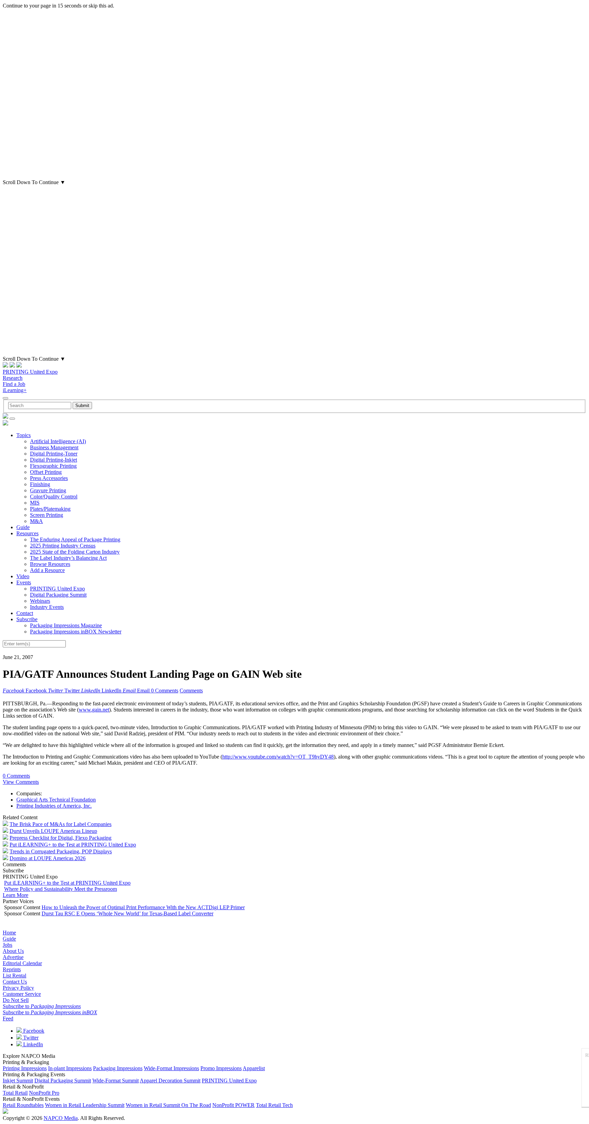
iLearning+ (15, 390)
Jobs (7, 945)
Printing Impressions (25, 1068)
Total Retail (15, 1093)
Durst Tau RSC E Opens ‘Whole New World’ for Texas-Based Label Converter (127, 913)
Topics (23, 435)
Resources (27, 533)
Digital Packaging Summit (58, 595)
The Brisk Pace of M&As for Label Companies (60, 824)
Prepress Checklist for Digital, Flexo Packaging (60, 838)
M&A (36, 521)
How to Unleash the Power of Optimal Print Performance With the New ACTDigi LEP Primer (143, 907)
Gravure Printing (48, 490)
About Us (13, 951)
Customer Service (22, 994)
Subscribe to (42, 1006)
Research (12, 378)
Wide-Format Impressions (171, 1068)
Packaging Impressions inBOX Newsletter (75, 631)
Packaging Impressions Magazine (66, 625)
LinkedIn (32, 1044)
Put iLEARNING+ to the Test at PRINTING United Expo (73, 845)
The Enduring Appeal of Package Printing (75, 539)
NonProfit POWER (233, 1105)
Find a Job (14, 384)
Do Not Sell (16, 1000)
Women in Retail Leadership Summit (84, 1105)
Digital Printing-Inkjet (53, 460)
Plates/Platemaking (50, 509)
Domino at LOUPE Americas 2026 (48, 858)
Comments (191, 690)
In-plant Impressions (70, 1068)
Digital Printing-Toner (53, 453)
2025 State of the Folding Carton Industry (75, 552)
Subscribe (26, 619)
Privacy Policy (18, 988)
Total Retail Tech (274, 1105)
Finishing (40, 484)
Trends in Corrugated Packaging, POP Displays (61, 851)
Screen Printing (46, 515)
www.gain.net (94, 710)
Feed (8, 1018)
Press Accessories (49, 478)
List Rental (14, 975)
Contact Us (15, 982)
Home (9, 932)
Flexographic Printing (53, 466)
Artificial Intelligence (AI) (58, 441)
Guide (23, 527)
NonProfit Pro (44, 1093)
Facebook (33, 1031)
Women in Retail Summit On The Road (168, 1105)
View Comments (21, 782)
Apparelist (254, 1068)
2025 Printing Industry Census (62, 546)
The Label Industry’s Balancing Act (68, 558)
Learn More (15, 895)
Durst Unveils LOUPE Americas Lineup (53, 831)
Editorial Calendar (22, 963)
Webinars (40, 601)
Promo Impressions (221, 1068)
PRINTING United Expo (30, 372)
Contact (24, 613)
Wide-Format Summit (115, 1080)
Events (23, 582)
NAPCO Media (61, 1118)
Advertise (13, 957)
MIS (35, 503)
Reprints (12, 969)
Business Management (54, 447)
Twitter (30, 1037)
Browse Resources (50, 564)
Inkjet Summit (18, 1080)
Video (22, 576)
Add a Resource (47, 570)
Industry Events (47, 607)
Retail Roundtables (23, 1105)
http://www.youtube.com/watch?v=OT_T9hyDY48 (278, 757)
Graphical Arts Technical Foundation (56, 800)
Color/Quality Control (53, 496)
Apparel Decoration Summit (170, 1080)
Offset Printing (46, 472)
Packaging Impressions (117, 1068)
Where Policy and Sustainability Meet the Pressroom (60, 889)
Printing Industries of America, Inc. (54, 806)
